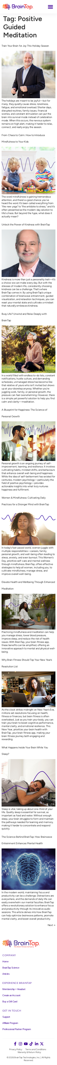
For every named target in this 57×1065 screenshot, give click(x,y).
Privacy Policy (15, 1049)
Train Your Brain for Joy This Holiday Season (25, 45)
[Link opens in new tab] (15, 1044)
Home (5, 961)
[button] (50, 7)
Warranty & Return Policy (29, 1052)
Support (6, 1016)
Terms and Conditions (35, 1049)
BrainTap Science (10, 967)
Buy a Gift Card (9, 1001)
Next (52, 925)
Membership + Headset (13, 989)
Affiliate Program (10, 1023)
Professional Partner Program (16, 1029)
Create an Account (11, 995)
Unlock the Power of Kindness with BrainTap (26, 224)
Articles (6, 973)
